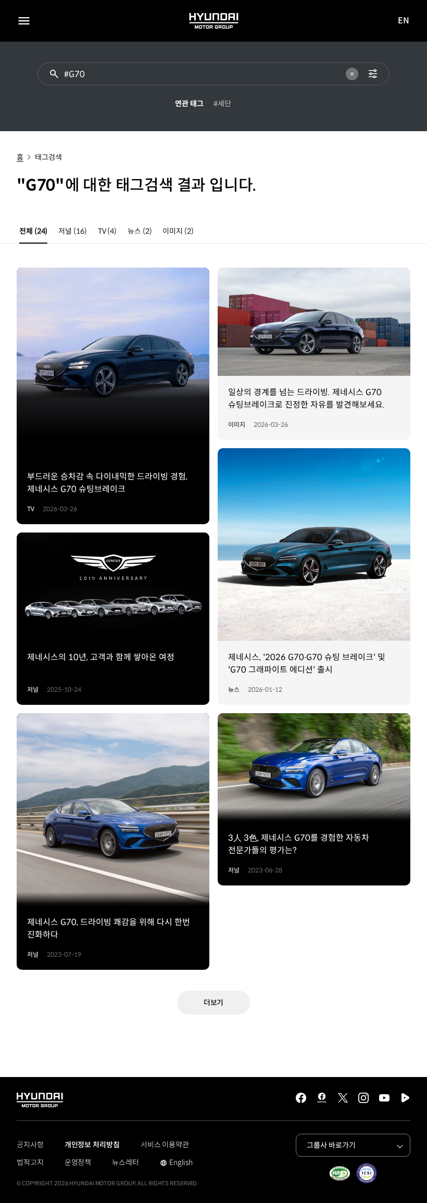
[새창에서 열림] (339, 1173)
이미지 (177, 231)
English (176, 1163)
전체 (33, 231)
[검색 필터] (373, 74)
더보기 (214, 1002)
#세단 (222, 103)
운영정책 (78, 1162)
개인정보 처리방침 (92, 1144)
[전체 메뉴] (24, 21)
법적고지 (30, 1162)
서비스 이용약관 (165, 1144)
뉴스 (140, 231)
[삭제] (352, 74)
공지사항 (30, 1144)
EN (403, 21)
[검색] (54, 74)
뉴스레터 (125, 1162)
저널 (72, 231)
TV (107, 231)
